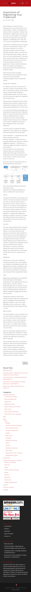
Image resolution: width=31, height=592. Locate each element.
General (8, 433)
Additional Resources (9, 394)
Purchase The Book (8, 487)
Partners (5, 485)
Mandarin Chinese (9, 404)
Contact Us (7, 536)
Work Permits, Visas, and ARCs (12, 414)
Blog (12, 20)
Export (6, 467)
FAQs (5, 421)
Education (7, 465)
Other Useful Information (11, 411)
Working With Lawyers (12, 455)
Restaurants (7, 480)
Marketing (7, 477)
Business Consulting (10, 462)
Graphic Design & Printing (11, 470)
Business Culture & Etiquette (14, 425)
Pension (8, 445)
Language (8, 438)
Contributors (6, 458)
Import (6, 472)
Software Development (10, 482)
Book (4, 419)
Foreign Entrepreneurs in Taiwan (12, 460)
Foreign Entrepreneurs (12, 430)
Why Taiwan (9, 450)
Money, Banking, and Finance (12, 406)
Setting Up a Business (12, 448)
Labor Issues (9, 435)
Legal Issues (7, 401)
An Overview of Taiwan (10, 396)
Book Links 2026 (7, 370)
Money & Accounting (11, 440)
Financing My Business (12, 428)
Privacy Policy (15, 589)
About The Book (8, 533)
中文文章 (5, 490)
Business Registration (10, 399)
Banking (8, 423)
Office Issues (7, 409)
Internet (6, 475)
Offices (7, 443)
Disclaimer (7, 531)
